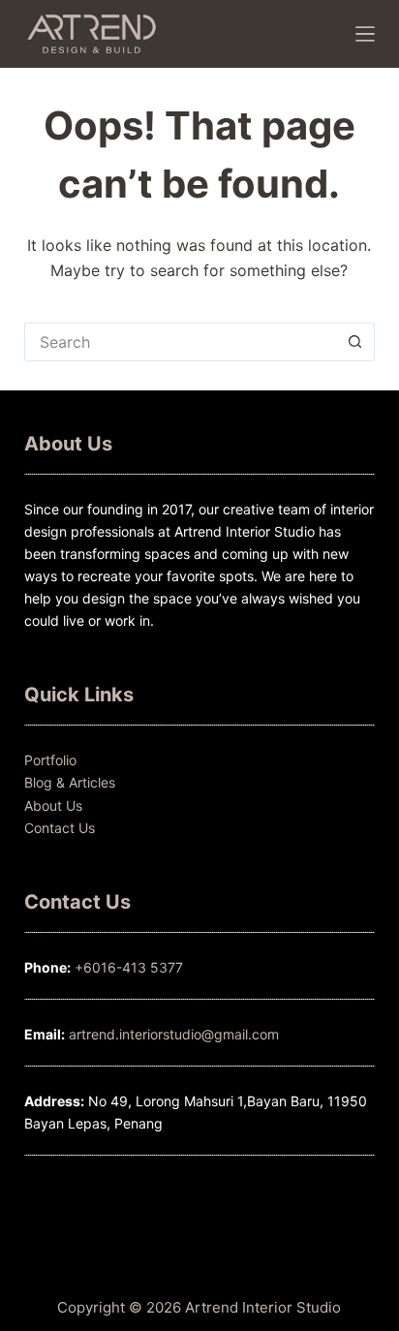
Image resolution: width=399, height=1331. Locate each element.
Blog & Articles (69, 782)
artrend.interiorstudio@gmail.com (172, 1034)
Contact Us (59, 828)
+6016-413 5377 (129, 967)
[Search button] (355, 342)
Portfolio (50, 760)
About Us (53, 805)
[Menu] (365, 34)
